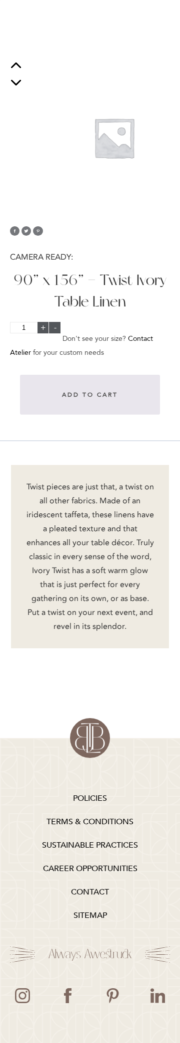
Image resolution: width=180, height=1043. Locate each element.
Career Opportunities (90, 868)
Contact (90, 892)
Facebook (67, 995)
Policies (90, 798)
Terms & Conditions (90, 821)
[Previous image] (16, 66)
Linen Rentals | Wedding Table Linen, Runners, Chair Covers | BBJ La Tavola (90, 738)
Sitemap (90, 915)
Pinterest (112, 995)
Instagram (22, 995)
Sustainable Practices (90, 845)
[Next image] (16, 82)
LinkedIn (157, 995)
